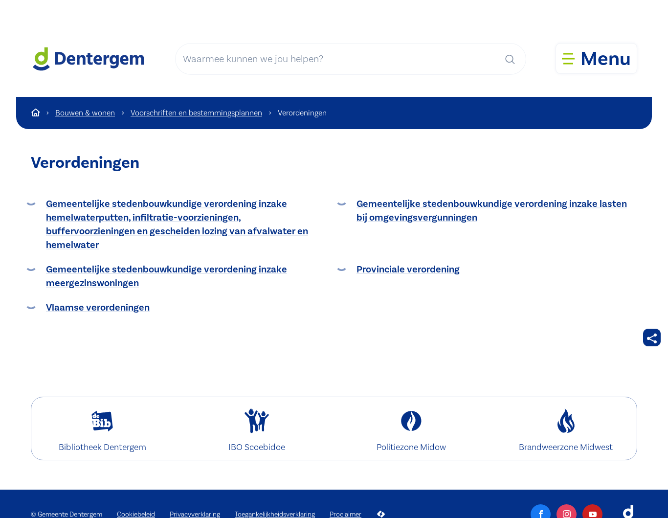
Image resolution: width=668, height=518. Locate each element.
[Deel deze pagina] (652, 337)
